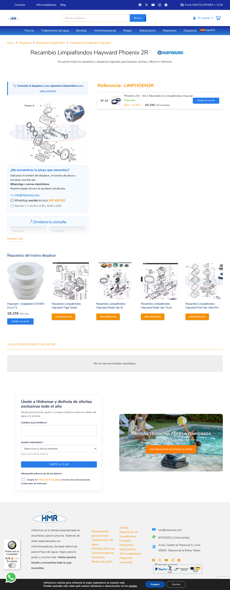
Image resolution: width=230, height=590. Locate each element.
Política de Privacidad (48, 479)
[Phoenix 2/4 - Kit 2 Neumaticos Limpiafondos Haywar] (116, 100)
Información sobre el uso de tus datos (40, 473)
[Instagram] (159, 5)
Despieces (25, 43)
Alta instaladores (130, 554)
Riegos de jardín (102, 562)
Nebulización (127, 549)
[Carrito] (218, 18)
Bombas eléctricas (103, 549)
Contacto (125, 541)
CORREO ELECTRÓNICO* (34, 422)
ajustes (133, 586)
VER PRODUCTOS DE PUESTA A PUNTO (171, 449)
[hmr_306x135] (13, 18)
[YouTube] (153, 4)
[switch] (12, 565)
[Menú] (18, 541)
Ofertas (124, 528)
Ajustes (176, 584)
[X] (146, 4)
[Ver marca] (170, 55)
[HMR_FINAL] (50, 516)
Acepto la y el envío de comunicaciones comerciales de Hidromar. (55, 481)
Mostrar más (15, 239)
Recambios (126, 545)
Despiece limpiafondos (50, 43)
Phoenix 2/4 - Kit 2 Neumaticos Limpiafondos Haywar (158, 96)
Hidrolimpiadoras (103, 553)
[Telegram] (166, 4)
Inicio (10, 43)
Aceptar (155, 584)
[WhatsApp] (11, 577)
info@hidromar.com (27, 195)
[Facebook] (140, 4)
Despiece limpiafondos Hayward (90, 43)
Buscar (138, 18)
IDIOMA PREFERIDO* (32, 442)
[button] (203, 18)
